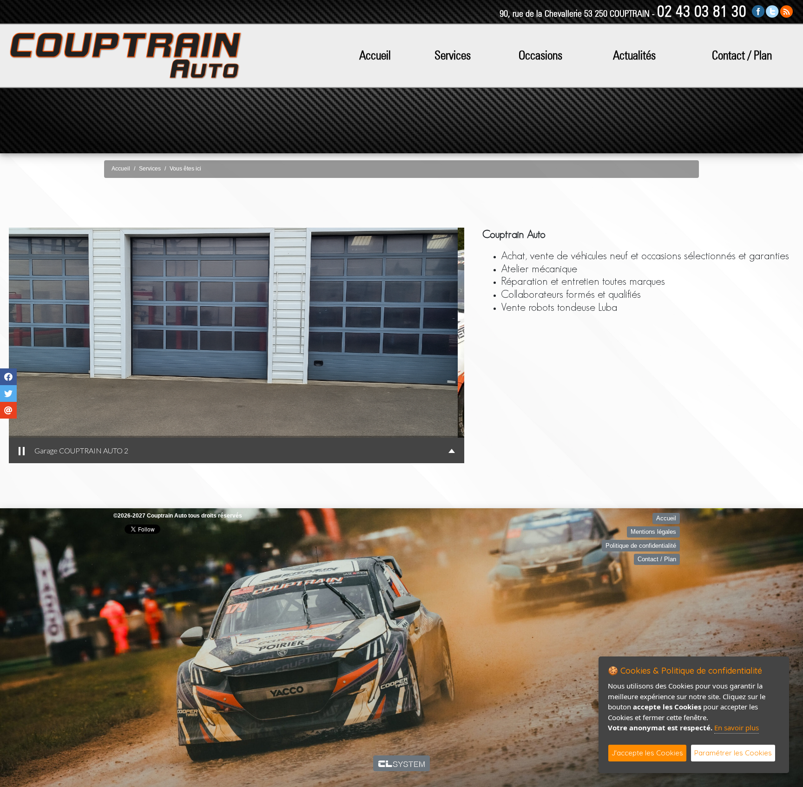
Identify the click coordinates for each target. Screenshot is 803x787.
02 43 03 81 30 (701, 10)
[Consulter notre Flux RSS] (786, 11)
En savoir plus (736, 727)
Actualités (634, 55)
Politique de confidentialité (641, 545)
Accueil (375, 55)
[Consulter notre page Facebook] (758, 11)
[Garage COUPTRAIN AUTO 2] (236, 333)
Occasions (540, 55)
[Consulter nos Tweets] (772, 11)
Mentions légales (653, 531)
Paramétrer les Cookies (733, 752)
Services (452, 55)
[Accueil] (125, 55)
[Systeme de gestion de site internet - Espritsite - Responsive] (401, 763)
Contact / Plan (742, 55)
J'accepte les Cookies (647, 752)
